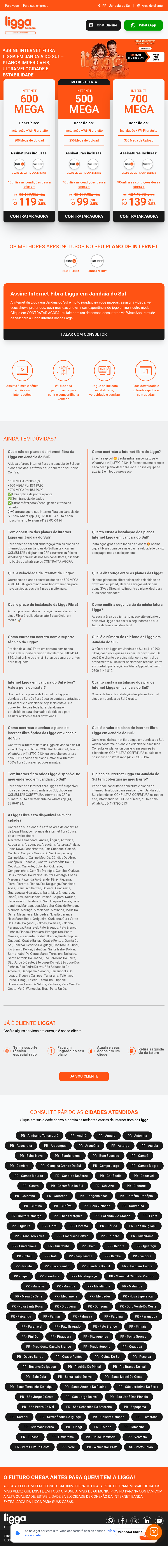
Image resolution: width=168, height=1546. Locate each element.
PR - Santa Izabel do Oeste (123, 1376)
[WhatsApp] (110, 1521)
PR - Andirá (78, 1135)
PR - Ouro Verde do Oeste (138, 1306)
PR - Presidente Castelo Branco (48, 1346)
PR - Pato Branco (105, 1326)
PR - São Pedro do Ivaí (38, 1407)
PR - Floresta (79, 1226)
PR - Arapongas (55, 1145)
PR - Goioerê (110, 1236)
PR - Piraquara (61, 1336)
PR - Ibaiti (88, 1246)
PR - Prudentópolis (96, 1346)
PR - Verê (68, 1447)
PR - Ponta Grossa (133, 1336)
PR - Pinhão (30, 1336)
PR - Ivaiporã (142, 1256)
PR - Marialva (35, 1286)
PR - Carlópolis (111, 1176)
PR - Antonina (137, 1135)
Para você (12, 5)
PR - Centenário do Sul (67, 1186)
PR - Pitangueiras (95, 1336)
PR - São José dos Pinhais (129, 1397)
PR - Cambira (19, 1166)
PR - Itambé (113, 1256)
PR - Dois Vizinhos (97, 1206)
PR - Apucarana (21, 1145)
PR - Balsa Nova (31, 1155)
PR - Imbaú (24, 1256)
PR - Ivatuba (24, 1266)
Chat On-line (107, 25)
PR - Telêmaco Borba (39, 1427)
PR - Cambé (139, 1155)
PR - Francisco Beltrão (73, 1236)
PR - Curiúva (63, 1206)
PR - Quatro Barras (30, 1356)
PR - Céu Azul (105, 1186)
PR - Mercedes (100, 1296)
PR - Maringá (66, 1286)
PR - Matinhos (132, 1286)
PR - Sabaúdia (36, 1376)
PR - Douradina (133, 1206)
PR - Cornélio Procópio (136, 1196)
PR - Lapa (21, 1276)
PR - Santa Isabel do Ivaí (75, 1376)
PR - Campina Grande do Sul (61, 1166)
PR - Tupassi (30, 1437)
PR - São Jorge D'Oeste (36, 1397)
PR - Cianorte (136, 1186)
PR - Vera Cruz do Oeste (32, 1447)
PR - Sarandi (19, 1417)
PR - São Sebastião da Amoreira (89, 1407)
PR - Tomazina (134, 1427)
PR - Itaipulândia (80, 1256)
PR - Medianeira (66, 1296)
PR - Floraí (49, 1226)
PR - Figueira (21, 1226)
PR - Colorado (57, 1196)
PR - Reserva (142, 1356)
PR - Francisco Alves (29, 1236)
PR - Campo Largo (106, 1166)
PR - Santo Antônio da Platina (85, 1387)
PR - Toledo (102, 1427)
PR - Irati (51, 1256)
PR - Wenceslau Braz (102, 1447)
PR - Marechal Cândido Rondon (131, 1276)
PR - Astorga (120, 1145)
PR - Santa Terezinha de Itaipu (31, 1387)
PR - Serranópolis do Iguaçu (60, 1417)
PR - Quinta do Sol (108, 1356)
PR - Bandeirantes (67, 1155)
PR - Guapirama (142, 1236)
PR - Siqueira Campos (108, 1417)
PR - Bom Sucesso (106, 1155)
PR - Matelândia (99, 1286)
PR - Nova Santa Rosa (27, 1306)
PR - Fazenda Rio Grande (112, 1216)
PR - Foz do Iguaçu (142, 1226)
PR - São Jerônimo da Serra (138, 1387)
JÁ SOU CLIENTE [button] (84, 1076)
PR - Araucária (89, 1145)
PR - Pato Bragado (67, 1326)
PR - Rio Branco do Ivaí (129, 1366)
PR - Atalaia (150, 1145)
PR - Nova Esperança (138, 1296)
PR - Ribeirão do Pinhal (84, 1366)
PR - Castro (31, 1186)
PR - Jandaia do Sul (96, 1266)
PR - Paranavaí (31, 1326)
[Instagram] (134, 1521)
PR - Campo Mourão (28, 1176)
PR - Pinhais (138, 1326)
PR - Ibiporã (116, 1246)
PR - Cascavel (144, 1176)
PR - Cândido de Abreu (71, 1176)
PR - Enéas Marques (68, 1216)
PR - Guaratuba (59, 1246)
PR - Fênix (150, 1216)
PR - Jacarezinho (57, 1266)
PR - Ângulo (107, 1135)
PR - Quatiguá (132, 1346)
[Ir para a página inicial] (21, 25)
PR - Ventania (137, 1437)
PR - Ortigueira (65, 1306)
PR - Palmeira (82, 1316)
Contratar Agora (29, 216)
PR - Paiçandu (21, 1316)
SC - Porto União (141, 1447)
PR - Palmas (52, 1316)
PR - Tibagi (74, 1427)
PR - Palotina (113, 1316)
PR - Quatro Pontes (69, 1356)
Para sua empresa (35, 5)
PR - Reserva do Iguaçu (39, 1366)
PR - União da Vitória (101, 1437)
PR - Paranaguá (146, 1316)
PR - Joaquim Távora (137, 1266)
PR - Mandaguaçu (84, 1276)
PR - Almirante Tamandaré (39, 1135)
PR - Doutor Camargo (26, 1216)
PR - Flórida (108, 1226)
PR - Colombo (25, 1196)
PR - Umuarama (63, 1437)
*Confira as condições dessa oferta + (29, 184)
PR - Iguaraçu (146, 1246)
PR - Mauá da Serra (28, 1296)
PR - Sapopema (135, 1407)
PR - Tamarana (147, 1417)
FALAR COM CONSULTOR (84, 334)
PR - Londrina (49, 1276)
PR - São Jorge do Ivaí (82, 1397)
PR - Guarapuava (24, 1246)
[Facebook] (122, 1521)
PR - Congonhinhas (94, 1196)
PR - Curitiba (33, 1206)
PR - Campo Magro (144, 1166)
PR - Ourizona (98, 1306)
